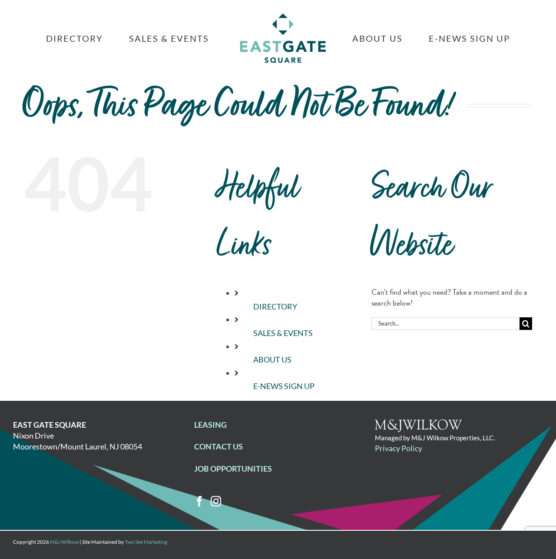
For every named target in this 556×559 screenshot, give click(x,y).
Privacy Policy (398, 448)
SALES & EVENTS (283, 333)
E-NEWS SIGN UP (283, 386)
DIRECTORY (275, 306)
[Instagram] (216, 501)
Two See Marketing (146, 542)
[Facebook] (199, 501)
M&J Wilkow (64, 542)
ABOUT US (272, 359)
